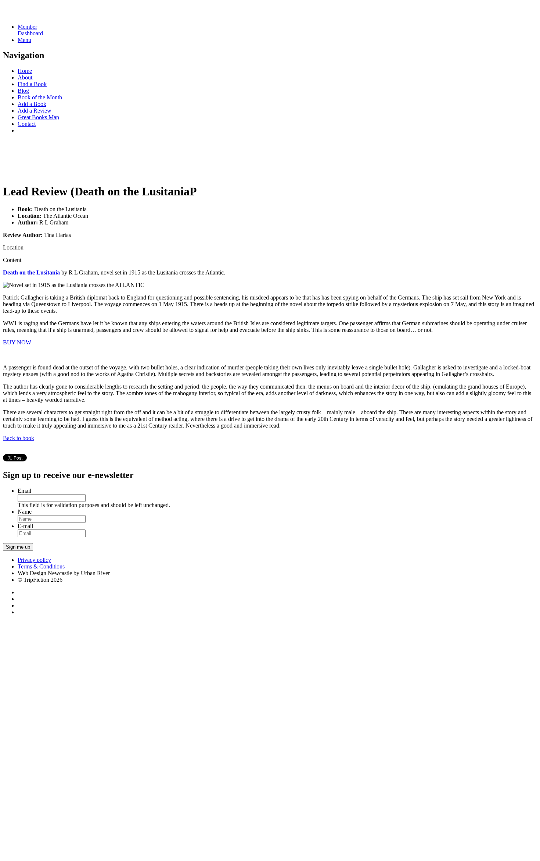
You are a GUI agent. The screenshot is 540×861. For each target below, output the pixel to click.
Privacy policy (34, 560)
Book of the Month (40, 97)
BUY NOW (17, 342)
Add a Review (34, 110)
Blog (23, 91)
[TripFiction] (38, 14)
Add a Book (32, 104)
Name (25, 512)
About (25, 77)
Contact (27, 124)
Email (24, 491)
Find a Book (32, 84)
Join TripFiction (267, 792)
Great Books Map (38, 117)
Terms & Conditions (41, 566)
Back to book (18, 438)
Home (25, 71)
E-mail (25, 526)
